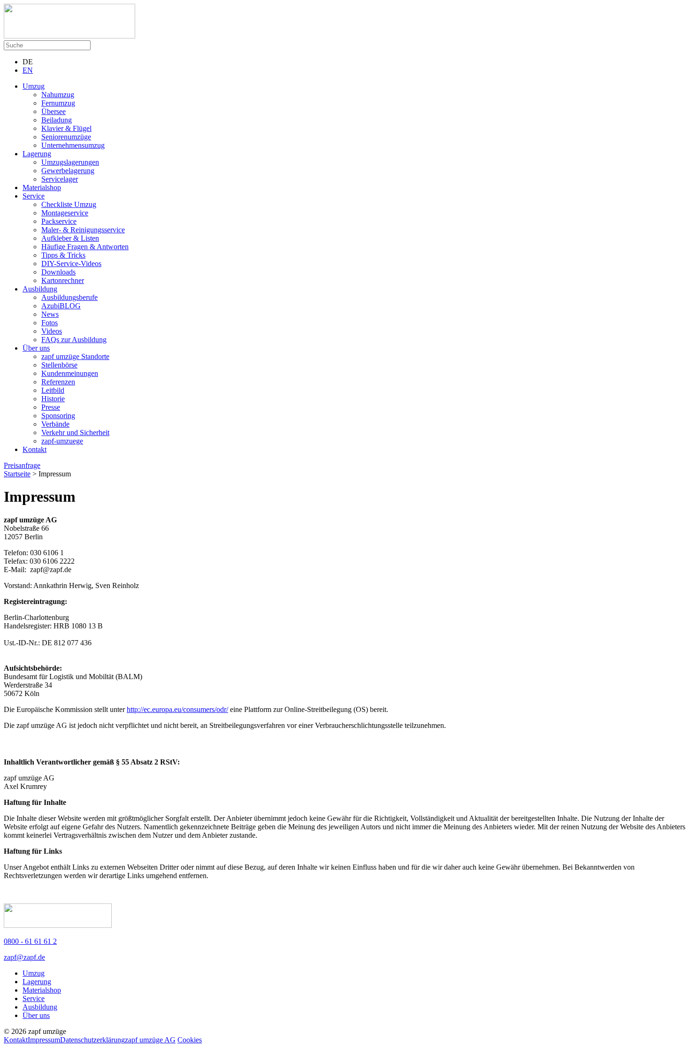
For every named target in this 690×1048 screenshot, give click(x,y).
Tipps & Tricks (63, 255)
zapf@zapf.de (24, 957)
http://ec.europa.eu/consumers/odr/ (177, 709)
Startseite (17, 474)
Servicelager (59, 179)
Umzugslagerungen (70, 162)
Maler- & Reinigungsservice (83, 230)
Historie (53, 399)
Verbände (55, 424)
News (50, 314)
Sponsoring (58, 416)
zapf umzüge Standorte (75, 356)
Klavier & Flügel (66, 128)
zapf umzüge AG (150, 1040)
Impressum (44, 1040)
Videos (51, 331)
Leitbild (52, 390)
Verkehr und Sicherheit (75, 432)
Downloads (58, 272)
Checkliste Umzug (68, 204)
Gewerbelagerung (67, 171)
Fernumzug (58, 103)
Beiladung (56, 120)
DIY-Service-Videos (71, 264)
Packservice (59, 221)
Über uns (36, 348)
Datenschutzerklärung (92, 1040)
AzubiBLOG (61, 306)
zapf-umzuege (62, 441)
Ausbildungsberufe (69, 297)
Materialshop (42, 187)
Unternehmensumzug (73, 145)
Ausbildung (40, 289)
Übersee (53, 111)
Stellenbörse (59, 365)
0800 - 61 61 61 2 (30, 941)
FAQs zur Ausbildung (74, 340)
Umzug (34, 86)
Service (34, 196)
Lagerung (37, 154)
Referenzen (58, 382)
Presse (50, 407)
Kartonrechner (62, 280)
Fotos (49, 323)
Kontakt (34, 449)
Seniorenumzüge (66, 137)
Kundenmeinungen (69, 373)
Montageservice (64, 213)
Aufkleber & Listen (70, 238)
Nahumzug (57, 95)
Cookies (189, 1040)
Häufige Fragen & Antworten (85, 247)
